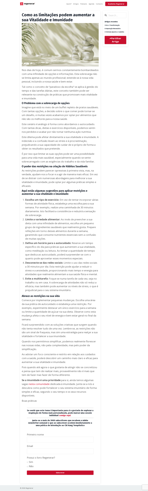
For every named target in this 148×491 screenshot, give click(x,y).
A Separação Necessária (113, 28)
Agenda (91, 4)
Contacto (99, 4)
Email (30, 446)
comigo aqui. (65, 415)
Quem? (69, 4)
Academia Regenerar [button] (116, 4)
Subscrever (60, 473)
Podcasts (83, 4)
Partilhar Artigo (116, 40)
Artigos (76, 4)
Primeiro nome (35, 434)
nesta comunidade (39, 384)
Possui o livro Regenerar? (41, 457)
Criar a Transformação (112, 25)
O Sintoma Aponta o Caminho (114, 32)
